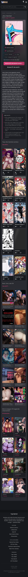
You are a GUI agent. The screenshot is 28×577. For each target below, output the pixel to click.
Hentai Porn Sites (14, 542)
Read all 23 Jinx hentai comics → (14, 63)
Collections (14, 529)
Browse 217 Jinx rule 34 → (14, 67)
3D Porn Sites (14, 544)
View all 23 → (5, 144)
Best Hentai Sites (14, 534)
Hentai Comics (14, 527)
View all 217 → (5, 286)
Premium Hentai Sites (14, 546)
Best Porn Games (14, 548)
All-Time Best (14, 561)
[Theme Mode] (23, 2)
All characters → (6, 413)
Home (3, 13)
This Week (14, 556)
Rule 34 (14, 532)
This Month (14, 559)
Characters (9, 13)
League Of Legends (10, 18)
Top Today (14, 554)
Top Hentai (14, 514)
